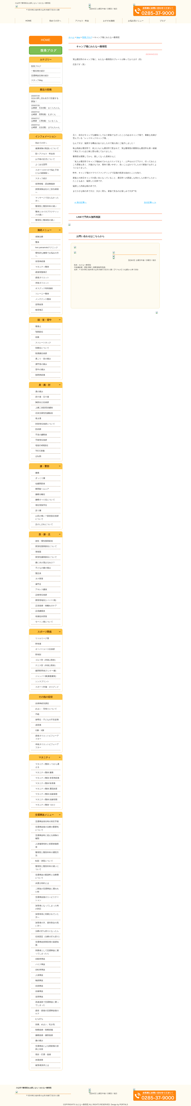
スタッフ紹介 (41, 178)
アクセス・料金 (82, 21)
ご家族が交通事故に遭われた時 (47, 890)
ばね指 (38, 456)
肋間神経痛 (40, 375)
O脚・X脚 (39, 730)
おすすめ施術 (109, 21)
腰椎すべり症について (45, 500)
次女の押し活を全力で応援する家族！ (44, 99)
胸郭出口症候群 (42, 402)
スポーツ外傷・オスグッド (47, 687)
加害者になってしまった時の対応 (47, 907)
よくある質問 (41, 164)
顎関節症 (39, 332)
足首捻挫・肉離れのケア (46, 605)
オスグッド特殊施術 (44, 288)
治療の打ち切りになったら (47, 931)
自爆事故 (39, 991)
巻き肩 (38, 418)
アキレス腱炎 (41, 589)
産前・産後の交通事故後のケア (47, 1012)
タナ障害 (39, 578)
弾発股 (38, 552)
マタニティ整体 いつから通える (47, 765)
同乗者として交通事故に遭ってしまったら (47, 952)
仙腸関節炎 (40, 483)
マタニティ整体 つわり (45, 805)
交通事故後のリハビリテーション (47, 898)
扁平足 (38, 584)
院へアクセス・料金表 (45, 154)
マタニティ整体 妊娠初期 (46, 799)
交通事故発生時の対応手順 (47, 821)
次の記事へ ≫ (150, 202)
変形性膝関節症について (46, 557)
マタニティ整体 (42, 267)
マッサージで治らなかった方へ (47, 199)
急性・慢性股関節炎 (44, 541)
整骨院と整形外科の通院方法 (47, 853)
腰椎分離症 (40, 494)
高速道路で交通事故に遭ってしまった (47, 1003)
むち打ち (39, 1019)
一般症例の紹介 (38, 71)
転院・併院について (44, 861)
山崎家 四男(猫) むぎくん (43, 114)
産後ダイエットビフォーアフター (47, 737)
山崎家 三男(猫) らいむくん (44, 121)
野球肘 (38, 654)
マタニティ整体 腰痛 (44, 772)
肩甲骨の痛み (41, 364)
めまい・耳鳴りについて (46, 709)
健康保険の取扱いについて (47, 148)
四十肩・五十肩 (42, 397)
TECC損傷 (40, 451)
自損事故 (39, 986)
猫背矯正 (39, 310)
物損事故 (39, 980)
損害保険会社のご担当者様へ (47, 190)
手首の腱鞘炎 (41, 434)
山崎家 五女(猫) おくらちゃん (45, 108)
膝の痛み (39, 1040)
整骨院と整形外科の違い (46, 206)
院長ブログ (49, 50)
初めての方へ (55, 21)
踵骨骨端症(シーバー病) (45, 600)
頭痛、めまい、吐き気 (45, 1024)
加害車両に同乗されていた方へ (47, 915)
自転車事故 (40, 970)
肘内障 (38, 429)
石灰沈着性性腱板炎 (44, 413)
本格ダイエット (42, 283)
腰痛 (37, 473)
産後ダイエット (42, 277)
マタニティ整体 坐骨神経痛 (47, 778)
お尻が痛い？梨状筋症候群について (47, 517)
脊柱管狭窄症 (41, 505)
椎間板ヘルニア (42, 489)
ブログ (163, 21)
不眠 (37, 714)
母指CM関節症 (41, 445)
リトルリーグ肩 (42, 638)
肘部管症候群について (45, 424)
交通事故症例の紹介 (40, 75)
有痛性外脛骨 (41, 616)
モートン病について (44, 622)
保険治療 (39, 237)
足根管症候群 (41, 595)
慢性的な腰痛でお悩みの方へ (47, 254)
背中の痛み (40, 369)
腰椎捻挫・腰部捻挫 (44, 1035)
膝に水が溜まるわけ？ (45, 562)
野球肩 (38, 644)
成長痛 (38, 725)
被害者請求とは (42, 1065)
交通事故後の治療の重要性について (47, 828)
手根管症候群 (41, 440)
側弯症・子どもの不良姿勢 (47, 719)
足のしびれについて (44, 524)
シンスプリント (42, 681)
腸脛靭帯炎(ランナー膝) (45, 671)
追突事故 (39, 997)
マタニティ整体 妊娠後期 (46, 794)
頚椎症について (42, 348)
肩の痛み (39, 391)
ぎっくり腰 (40, 478)
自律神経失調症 (42, 703)
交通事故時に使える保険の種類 (47, 836)
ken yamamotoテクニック (46, 247)
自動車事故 (40, 959)
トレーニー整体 (42, 294)
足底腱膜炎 (40, 611)
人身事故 (39, 975)
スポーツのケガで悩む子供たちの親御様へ (47, 171)
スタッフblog (36, 80)
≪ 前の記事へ (80, 202)
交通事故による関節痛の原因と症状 (47, 1047)
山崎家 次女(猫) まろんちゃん (45, 127)
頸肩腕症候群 (41, 353)
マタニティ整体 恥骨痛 (45, 783)
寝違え (38, 326)
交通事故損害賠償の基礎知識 (47, 943)
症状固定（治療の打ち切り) (47, 936)
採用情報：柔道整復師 (45, 184)
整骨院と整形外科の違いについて (47, 867)
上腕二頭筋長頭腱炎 (44, 407)
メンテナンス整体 (43, 299)
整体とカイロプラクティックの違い (47, 213)
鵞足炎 (38, 573)
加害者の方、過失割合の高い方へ (47, 924)
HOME (28, 21)
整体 (37, 242)
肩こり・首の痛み (43, 359)
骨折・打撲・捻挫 (43, 1054)
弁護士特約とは (42, 883)
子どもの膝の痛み (43, 568)
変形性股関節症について (46, 546)
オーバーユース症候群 (45, 649)
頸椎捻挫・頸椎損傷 (44, 1030)
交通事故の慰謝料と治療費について (47, 876)
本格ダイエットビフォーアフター (47, 745)
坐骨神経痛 (40, 261)
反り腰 (38, 510)
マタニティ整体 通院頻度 (46, 789)
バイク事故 (40, 964)
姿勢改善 (39, 304)
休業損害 (39, 1060)
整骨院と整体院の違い (45, 220)
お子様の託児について (45, 159)
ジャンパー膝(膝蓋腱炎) (45, 676)
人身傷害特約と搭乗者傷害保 (47, 845)
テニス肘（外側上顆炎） (46, 665)
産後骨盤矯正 (41, 272)
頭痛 (37, 337)
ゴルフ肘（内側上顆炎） (46, 660)
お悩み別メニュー (136, 21)
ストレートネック (43, 342)
